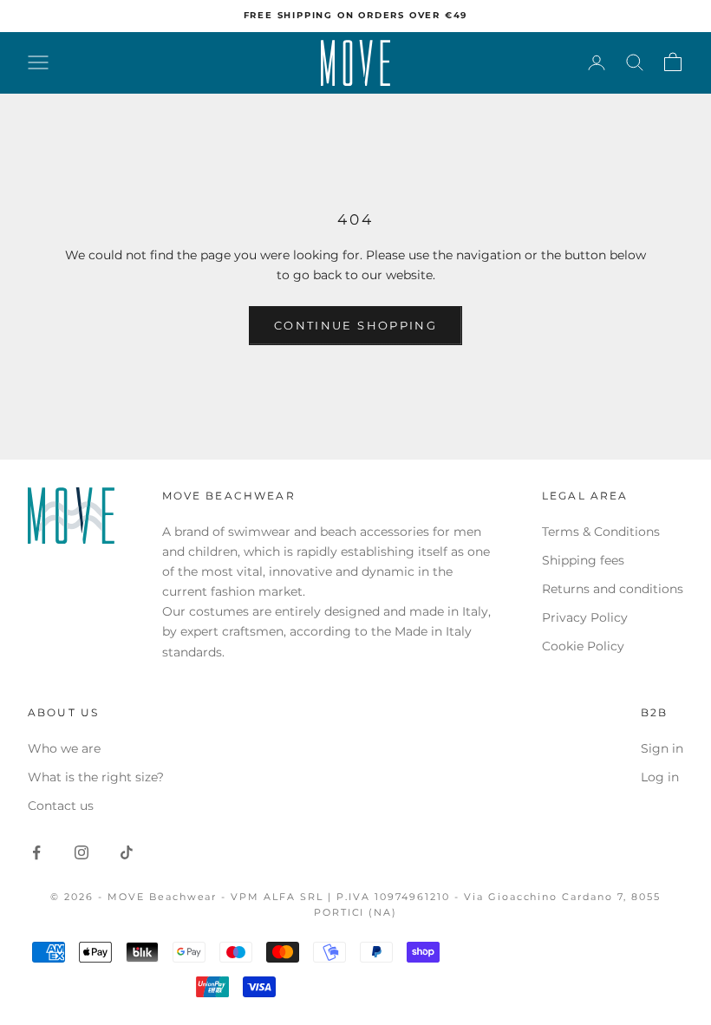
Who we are (64, 748)
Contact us (61, 805)
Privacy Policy (585, 617)
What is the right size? (96, 777)
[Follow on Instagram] (81, 852)
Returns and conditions (612, 589)
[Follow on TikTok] (126, 852)
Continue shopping (355, 325)
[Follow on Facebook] (36, 852)
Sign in (662, 748)
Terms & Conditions (601, 531)
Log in (660, 777)
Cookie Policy (583, 646)
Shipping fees (583, 560)
